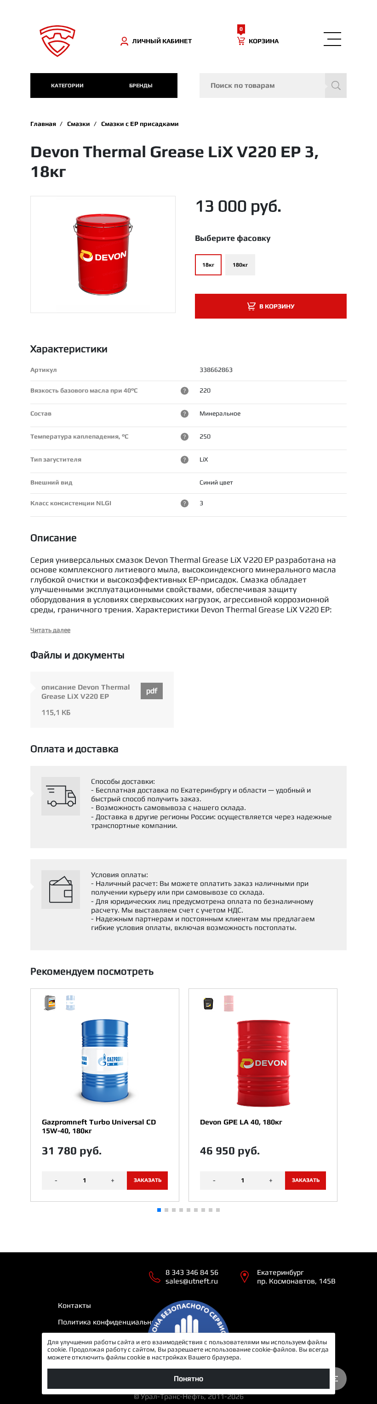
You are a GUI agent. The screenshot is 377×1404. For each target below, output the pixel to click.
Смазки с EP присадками (140, 123)
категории (67, 85)
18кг (208, 265)
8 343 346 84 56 (192, 1272)
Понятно (188, 1378)
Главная (43, 123)
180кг (240, 265)
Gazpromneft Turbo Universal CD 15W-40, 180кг (99, 1126)
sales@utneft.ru (192, 1281)
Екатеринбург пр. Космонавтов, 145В (296, 1276)
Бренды (141, 85)
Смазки (78, 123)
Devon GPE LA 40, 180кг (241, 1122)
